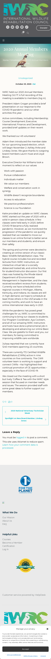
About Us (7, 521)
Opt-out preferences (14, 655)
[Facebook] (7, 27)
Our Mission (8, 517)
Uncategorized (17, 60)
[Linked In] (22, 27)
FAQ (4, 524)
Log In (5, 549)
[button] (47, 629)
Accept (25, 649)
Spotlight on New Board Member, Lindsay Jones (24, 419)
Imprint (43, 656)
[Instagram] (17, 27)
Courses (6, 539)
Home (6, 60)
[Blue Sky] (26, 27)
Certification (8, 546)
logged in (21, 437)
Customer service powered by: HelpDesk (24, 595)
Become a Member (12, 542)
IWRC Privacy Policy (31, 656)
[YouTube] (12, 27)
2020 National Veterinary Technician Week (27, 412)
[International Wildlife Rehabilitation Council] (25, 13)
